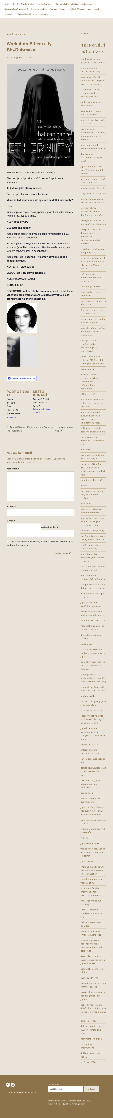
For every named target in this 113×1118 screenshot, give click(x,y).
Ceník (96, 9)
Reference (44, 14)
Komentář (13, 468)
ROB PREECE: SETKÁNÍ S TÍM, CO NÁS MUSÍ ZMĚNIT (91, 494)
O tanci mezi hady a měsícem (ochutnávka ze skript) (92, 557)
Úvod (7, 4)
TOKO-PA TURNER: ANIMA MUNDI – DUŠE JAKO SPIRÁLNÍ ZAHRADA (92, 521)
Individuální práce (45, 4)
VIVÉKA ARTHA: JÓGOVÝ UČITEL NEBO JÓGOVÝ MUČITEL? (90, 784)
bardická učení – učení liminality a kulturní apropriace (92, 331)
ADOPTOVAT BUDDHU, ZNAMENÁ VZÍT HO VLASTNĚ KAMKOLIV (90, 93)
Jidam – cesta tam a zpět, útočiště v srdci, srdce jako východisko (92, 360)
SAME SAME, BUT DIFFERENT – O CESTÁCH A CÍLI (92, 441)
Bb (18, 273)
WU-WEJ (84, 838)
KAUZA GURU (86, 793)
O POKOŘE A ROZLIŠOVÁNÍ (92, 188)
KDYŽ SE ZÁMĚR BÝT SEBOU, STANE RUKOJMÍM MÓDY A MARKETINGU (92, 80)
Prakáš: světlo (87, 696)
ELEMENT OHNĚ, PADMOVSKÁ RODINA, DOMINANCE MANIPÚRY (91, 211)
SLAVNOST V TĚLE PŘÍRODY (92, 530)
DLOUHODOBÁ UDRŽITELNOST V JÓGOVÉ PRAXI (91, 157)
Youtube (53, 9)
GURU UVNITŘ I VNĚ (89, 978)
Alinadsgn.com (78, 1104)
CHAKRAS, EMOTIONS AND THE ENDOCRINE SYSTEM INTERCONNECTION (92, 870)
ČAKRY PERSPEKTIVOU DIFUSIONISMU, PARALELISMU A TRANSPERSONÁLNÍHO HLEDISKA (90, 236)
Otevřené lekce (27, 4)
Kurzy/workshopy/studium (67, 4)
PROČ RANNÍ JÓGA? (89, 1062)
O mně (15, 4)
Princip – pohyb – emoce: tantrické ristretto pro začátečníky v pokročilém (89, 381)
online (26, 291)
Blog (89, 9)
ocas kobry (86, 503)
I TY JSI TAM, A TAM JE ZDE (93, 193)
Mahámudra (87, 369)
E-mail (11, 520)
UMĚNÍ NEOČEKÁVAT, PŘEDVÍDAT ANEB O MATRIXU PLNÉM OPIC (91, 892)
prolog (83, 485)
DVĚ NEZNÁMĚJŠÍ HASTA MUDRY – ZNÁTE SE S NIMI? (92, 1030)
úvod (86, 33)
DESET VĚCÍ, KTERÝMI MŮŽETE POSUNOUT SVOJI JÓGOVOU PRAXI (92, 960)
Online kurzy (86, 4)
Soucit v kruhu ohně (91, 480)
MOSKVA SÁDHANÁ (89, 744)
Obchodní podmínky (57, 1101)
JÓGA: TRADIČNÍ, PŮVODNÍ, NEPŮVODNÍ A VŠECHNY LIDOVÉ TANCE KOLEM (92, 811)
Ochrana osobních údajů (80, 1101)
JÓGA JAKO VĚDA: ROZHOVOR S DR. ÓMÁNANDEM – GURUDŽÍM (93, 665)
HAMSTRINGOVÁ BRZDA (91, 1038)
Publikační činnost (77, 9)
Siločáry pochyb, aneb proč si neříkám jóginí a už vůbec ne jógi (93, 719)
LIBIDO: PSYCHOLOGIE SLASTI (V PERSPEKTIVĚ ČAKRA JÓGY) (93, 771)
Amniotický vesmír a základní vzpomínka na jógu (92, 653)
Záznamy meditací (39, 9)
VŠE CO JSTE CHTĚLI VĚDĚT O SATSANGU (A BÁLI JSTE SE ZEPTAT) (92, 852)
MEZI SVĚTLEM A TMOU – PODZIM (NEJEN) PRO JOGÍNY (92, 996)
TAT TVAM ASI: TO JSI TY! (91, 710)
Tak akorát (85, 449)
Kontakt (8, 14)
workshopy (11, 417)
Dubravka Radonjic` (34, 273)
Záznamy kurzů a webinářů (16, 9)
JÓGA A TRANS (86, 861)
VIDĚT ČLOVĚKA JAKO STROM (93, 620)
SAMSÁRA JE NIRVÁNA (90, 286)
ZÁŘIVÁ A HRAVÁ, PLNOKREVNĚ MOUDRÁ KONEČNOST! (91, 277)
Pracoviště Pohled (24, 279)
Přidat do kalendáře (22, 378)
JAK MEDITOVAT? (88, 1021)
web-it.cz (58, 1104)
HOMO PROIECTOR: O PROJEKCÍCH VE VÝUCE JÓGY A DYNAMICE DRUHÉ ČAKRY (93, 678)
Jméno (11, 506)
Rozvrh (63, 9)
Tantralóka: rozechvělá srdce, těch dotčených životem (92, 403)
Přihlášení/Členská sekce (26, 14)
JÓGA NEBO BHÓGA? (89, 843)
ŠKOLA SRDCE (86, 644)
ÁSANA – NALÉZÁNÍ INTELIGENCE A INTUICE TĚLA (91, 913)
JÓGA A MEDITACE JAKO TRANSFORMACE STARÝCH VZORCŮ (91, 170)
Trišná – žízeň (87, 394)
